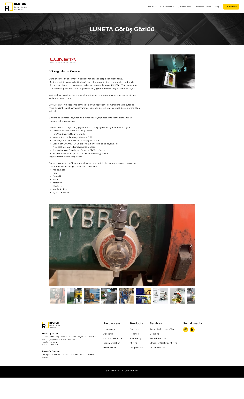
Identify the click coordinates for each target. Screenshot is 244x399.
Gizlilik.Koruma (109, 347)
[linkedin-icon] (192, 329)
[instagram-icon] (185, 329)
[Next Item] (191, 245)
